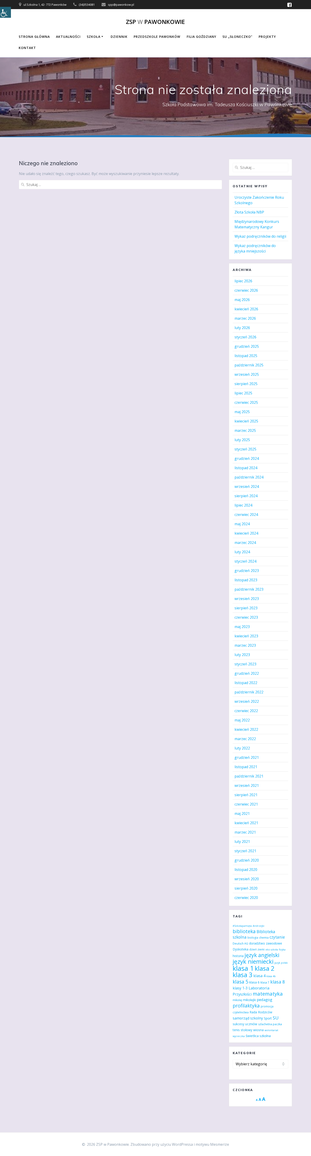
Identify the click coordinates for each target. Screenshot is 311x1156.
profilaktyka (246, 1005)
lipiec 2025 (243, 393)
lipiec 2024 (243, 505)
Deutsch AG (240, 943)
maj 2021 (242, 813)
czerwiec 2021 (246, 804)
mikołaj (237, 1000)
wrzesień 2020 (247, 878)
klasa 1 (243, 968)
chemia (264, 938)
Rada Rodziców (261, 1012)
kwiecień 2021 (246, 822)
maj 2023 (242, 626)
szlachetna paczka (270, 1024)
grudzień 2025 (247, 346)
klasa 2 (264, 968)
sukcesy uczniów (245, 1024)
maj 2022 (242, 720)
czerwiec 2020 (246, 897)
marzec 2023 (245, 645)
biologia (252, 938)
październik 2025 (249, 365)
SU (275, 1018)
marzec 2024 (245, 542)
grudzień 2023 (247, 570)
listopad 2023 (246, 579)
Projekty (267, 36)
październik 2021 (249, 776)
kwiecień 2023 (246, 636)
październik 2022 (249, 692)
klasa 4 (259, 975)
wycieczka (239, 1036)
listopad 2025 (246, 355)
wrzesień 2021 (247, 785)
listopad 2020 (246, 869)
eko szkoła (271, 949)
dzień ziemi (257, 949)
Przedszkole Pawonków (157, 36)
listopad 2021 (246, 766)
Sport (268, 1018)
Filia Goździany (201, 36)
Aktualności (68, 36)
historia (238, 956)
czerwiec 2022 (246, 710)
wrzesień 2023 (247, 598)
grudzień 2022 (247, 673)
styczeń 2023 (245, 664)
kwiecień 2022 (246, 729)
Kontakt (27, 48)
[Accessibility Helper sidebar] (5, 12)
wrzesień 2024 (247, 486)
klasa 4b (271, 976)
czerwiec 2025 (246, 402)
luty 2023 (242, 654)
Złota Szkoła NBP (249, 212)
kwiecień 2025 (246, 421)
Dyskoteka (240, 949)
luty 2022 (242, 748)
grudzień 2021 (247, 757)
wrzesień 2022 (247, 701)
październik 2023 (249, 589)
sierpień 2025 (246, 383)
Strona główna (34, 36)
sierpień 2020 (246, 888)
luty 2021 (242, 841)
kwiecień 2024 (246, 533)
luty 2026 (242, 327)
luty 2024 (242, 551)
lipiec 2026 (243, 280)
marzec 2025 (245, 430)
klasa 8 (277, 982)
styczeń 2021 (245, 850)
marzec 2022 (245, 738)
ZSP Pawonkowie (155, 22)
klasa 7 (264, 982)
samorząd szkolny (248, 1018)
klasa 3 (242, 975)
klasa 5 (240, 981)
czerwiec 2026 (246, 290)
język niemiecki (253, 961)
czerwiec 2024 (246, 514)
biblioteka (244, 931)
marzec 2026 (245, 318)
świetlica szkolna (258, 1035)
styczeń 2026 (245, 337)
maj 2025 (242, 411)
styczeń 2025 (245, 449)
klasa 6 (254, 982)
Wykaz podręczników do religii (260, 236)
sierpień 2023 (246, 607)
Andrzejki (258, 925)
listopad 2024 (246, 467)
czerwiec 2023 (246, 617)
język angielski (262, 955)
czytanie (277, 937)
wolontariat (271, 1030)
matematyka (268, 993)
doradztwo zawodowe (265, 943)
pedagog (264, 999)
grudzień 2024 (247, 458)
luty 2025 (242, 439)
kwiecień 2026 (246, 309)
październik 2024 (249, 477)
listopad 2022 (246, 682)
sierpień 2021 (246, 794)
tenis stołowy (242, 1030)
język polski (281, 962)
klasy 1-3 (240, 988)
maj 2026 (242, 299)
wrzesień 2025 (247, 374)
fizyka (282, 949)
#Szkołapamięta (242, 925)
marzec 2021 (245, 832)
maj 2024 (242, 523)
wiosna (258, 1030)
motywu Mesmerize (212, 1144)
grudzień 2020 (247, 860)
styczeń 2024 (245, 561)
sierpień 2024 (246, 495)
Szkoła (93, 36)
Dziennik (119, 36)
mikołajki (249, 1000)
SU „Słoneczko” (237, 36)
